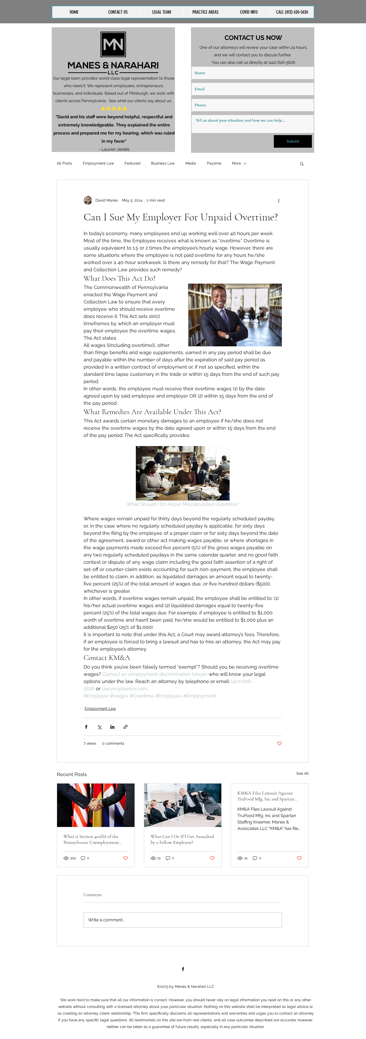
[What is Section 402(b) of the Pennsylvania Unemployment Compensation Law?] (96, 805)
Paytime (214, 163)
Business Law (163, 163)
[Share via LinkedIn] (112, 726)
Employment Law (98, 163)
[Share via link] (125, 726)
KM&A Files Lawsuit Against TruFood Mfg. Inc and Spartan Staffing (265, 796)
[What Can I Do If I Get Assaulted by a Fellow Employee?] (183, 805)
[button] (205, 12)
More (236, 163)
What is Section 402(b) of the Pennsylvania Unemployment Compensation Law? (91, 839)
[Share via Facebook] (86, 726)
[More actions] (278, 200)
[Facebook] (183, 969)
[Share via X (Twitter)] (99, 726)
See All (302, 773)
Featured (132, 163)
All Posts (64, 163)
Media (190, 163)
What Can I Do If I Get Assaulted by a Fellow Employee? (182, 839)
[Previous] (59, 89)
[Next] (167, 89)
